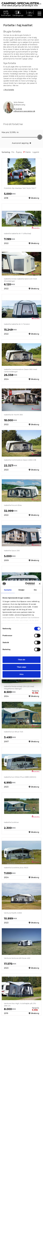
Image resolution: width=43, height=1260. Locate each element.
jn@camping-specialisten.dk (24, 111)
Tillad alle (21, 660)
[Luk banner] (39, 584)
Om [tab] (35, 590)
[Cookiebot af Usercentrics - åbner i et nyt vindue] (26, 583)
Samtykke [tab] (8, 590)
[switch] (37, 635)
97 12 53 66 (18, 109)
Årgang (19, 152)
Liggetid (35, 152)
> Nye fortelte (8, 90)
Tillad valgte (21, 667)
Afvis (21, 674)
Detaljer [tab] (22, 590)
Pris (12, 152)
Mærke (28, 152)
